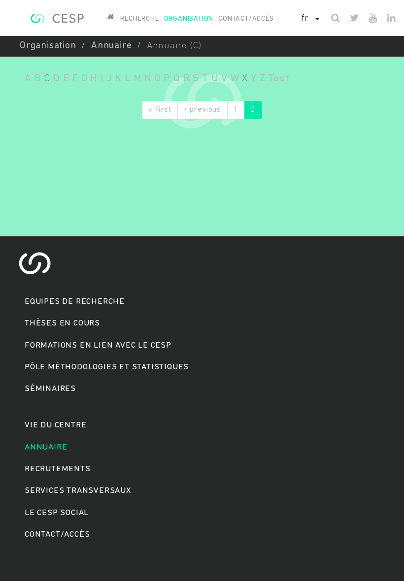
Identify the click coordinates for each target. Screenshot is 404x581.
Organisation (189, 19)
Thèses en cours (62, 323)
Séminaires (50, 389)
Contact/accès (245, 19)
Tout (278, 78)
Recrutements (58, 469)
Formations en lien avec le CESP (98, 345)
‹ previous (202, 110)
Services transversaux (78, 490)
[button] (310, 19)
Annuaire (111, 46)
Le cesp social (57, 513)
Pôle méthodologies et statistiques (107, 367)
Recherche (139, 19)
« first (159, 110)
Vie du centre (55, 425)
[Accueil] (57, 17)
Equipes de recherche (75, 301)
